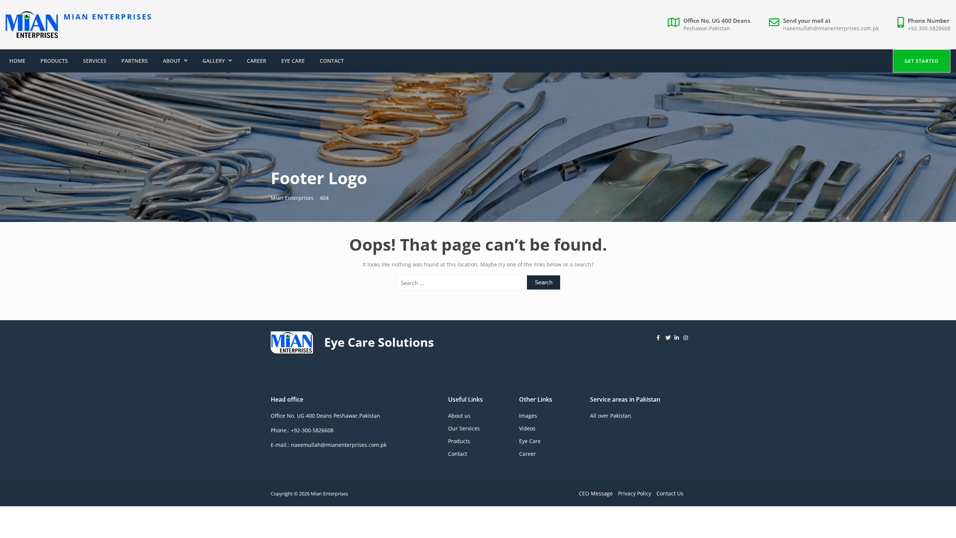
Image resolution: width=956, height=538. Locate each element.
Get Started (921, 61)
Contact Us (670, 493)
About (171, 60)
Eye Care (293, 60)
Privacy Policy (634, 493)
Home (17, 60)
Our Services (464, 428)
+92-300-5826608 (929, 28)
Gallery (213, 60)
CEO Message (596, 493)
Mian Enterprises (107, 17)
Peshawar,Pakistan (706, 28)
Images (528, 415)
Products (54, 60)
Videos (527, 428)
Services (94, 60)
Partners (134, 60)
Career (256, 60)
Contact (332, 60)
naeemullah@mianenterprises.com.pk (831, 28)
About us (459, 415)
